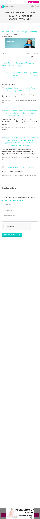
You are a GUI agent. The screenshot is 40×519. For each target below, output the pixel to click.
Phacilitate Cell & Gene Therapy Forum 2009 (19, 32)
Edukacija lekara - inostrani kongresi (13, 53)
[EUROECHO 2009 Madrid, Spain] (20, 167)
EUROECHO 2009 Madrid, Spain (12, 172)
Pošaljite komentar (12, 235)
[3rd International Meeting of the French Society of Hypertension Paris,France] (20, 89)
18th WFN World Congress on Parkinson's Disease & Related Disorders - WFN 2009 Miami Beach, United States (19, 122)
